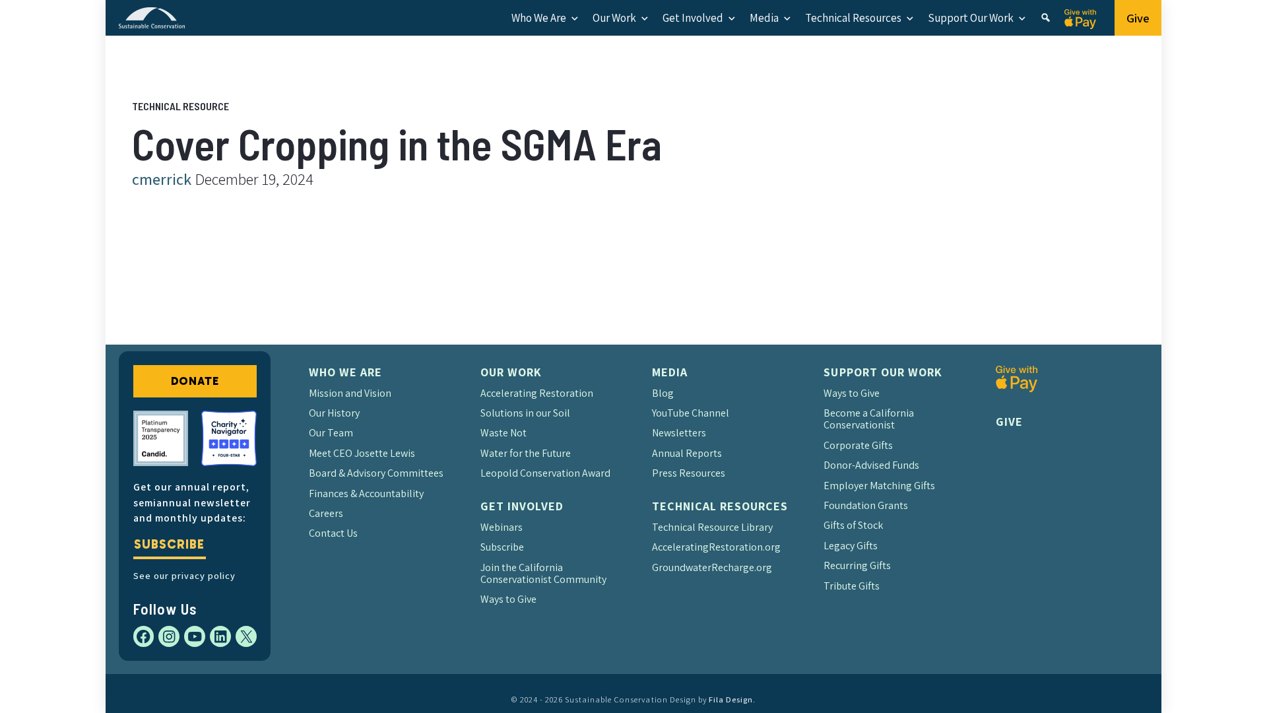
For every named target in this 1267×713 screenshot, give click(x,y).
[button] (1045, 18)
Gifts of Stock (853, 525)
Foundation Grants (866, 505)
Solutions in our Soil (525, 413)
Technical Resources (853, 18)
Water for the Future (525, 453)
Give (1138, 18)
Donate (195, 381)
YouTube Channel (690, 413)
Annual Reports (687, 453)
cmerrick (161, 178)
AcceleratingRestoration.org (716, 547)
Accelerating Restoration (536, 393)
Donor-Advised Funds (871, 465)
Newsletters (679, 433)
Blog (663, 393)
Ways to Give (508, 599)
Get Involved (693, 18)
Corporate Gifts (858, 445)
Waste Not (503, 433)
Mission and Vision (350, 393)
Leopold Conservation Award (545, 473)
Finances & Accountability (366, 493)
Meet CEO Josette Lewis (362, 453)
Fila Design (731, 699)
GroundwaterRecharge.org (712, 567)
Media (764, 18)
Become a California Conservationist (869, 419)
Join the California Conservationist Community (543, 573)
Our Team (331, 433)
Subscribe (169, 544)
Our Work (614, 18)
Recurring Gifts (857, 565)
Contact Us (333, 533)
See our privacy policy (184, 575)
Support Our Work (971, 18)
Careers (326, 513)
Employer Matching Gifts (879, 485)
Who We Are (538, 18)
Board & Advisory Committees (376, 473)
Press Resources (688, 473)
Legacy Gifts (851, 546)
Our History (334, 413)
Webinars (501, 527)
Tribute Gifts (852, 586)
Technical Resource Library (712, 527)
